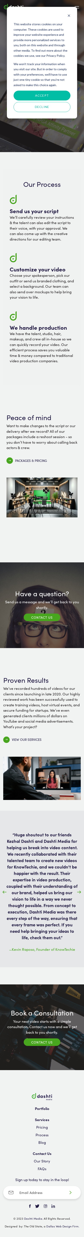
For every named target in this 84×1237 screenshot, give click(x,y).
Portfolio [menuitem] (42, 1108)
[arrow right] (79, 892)
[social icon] (30, 1206)
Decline (42, 107)
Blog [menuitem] (42, 1142)
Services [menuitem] (42, 1119)
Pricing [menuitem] (42, 1127)
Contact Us (42, 617)
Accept (42, 95)
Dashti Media (33, 1218)
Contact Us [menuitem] (42, 1153)
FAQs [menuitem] (42, 1168)
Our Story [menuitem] (42, 1161)
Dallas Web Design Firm (62, 1226)
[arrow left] (5, 892)
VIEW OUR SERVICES (27, 739)
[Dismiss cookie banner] (68, 16)
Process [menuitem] (42, 1134)
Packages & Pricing (31, 460)
